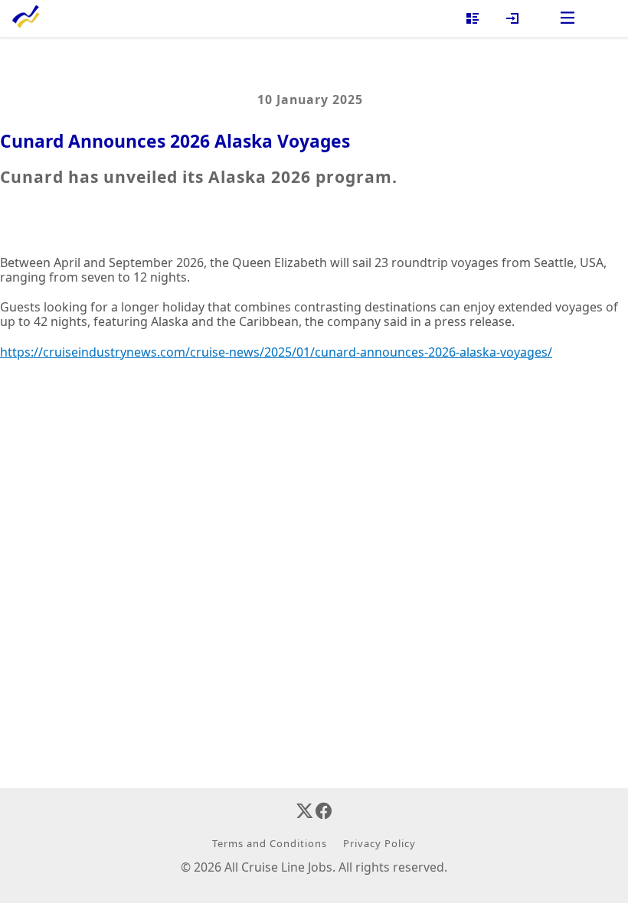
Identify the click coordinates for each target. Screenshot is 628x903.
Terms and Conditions (269, 843)
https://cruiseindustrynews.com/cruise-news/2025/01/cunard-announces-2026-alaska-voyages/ (276, 352)
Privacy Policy (379, 843)
